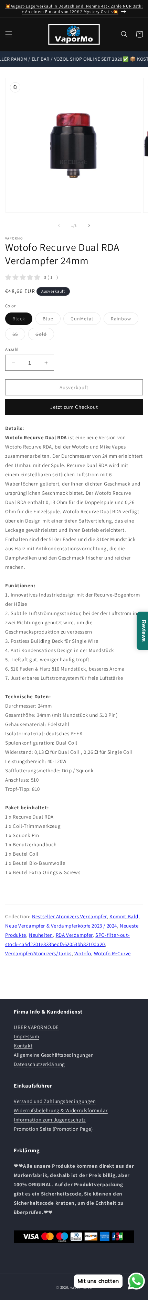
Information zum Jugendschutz (50, 1119)
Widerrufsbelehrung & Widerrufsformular (61, 1110)
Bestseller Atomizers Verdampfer (69, 916)
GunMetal (86, 320)
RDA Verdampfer (74, 935)
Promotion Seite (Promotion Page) (53, 1129)
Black (22, 320)
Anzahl (11, 349)
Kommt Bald (123, 916)
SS (18, 335)
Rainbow (124, 320)
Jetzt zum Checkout (74, 407)
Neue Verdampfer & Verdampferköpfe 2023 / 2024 (61, 925)
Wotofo (82, 953)
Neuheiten (41, 935)
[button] (8, 34)
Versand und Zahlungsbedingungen (55, 1101)
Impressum (26, 1036)
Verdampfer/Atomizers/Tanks (38, 953)
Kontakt (23, 1045)
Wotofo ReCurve (112, 953)
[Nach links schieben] (58, 225)
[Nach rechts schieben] (89, 225)
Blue (52, 320)
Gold (44, 335)
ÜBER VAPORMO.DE (36, 1027)
